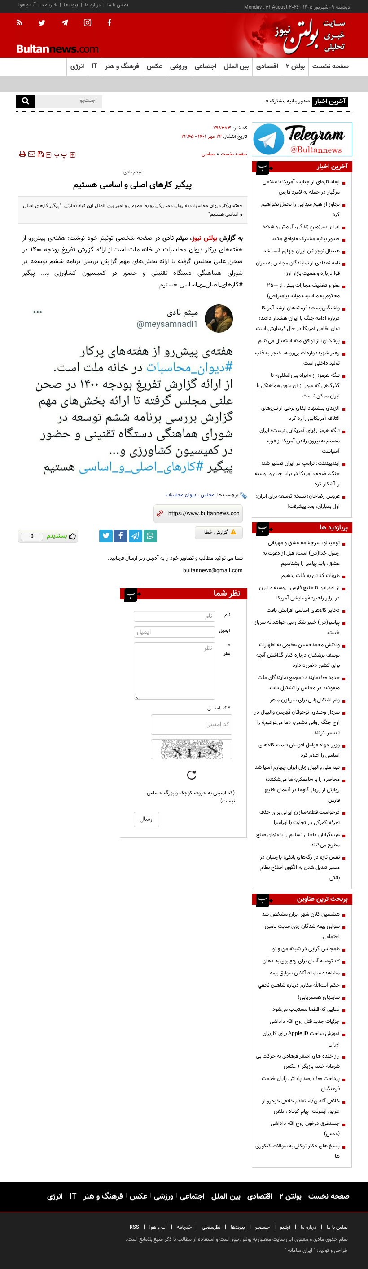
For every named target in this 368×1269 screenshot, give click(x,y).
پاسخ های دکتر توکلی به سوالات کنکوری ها (297, 1151)
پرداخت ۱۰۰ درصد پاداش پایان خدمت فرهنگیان (301, 1084)
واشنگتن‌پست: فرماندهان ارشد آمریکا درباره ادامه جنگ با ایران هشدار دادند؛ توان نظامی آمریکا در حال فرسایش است (298, 318)
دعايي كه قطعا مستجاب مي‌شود (306, 1009)
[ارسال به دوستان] (31, 154)
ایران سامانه (300, 1251)
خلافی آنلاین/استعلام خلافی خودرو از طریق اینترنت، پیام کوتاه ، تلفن (301, 1106)
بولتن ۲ (295, 67)
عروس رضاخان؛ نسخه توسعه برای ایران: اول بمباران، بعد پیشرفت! (297, 501)
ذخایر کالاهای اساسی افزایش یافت (303, 610)
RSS (134, 1227)
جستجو (262, 1227)
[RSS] (22, 23)
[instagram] (87, 23)
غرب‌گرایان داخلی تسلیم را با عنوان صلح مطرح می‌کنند (298, 840)
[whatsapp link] (150, 536)
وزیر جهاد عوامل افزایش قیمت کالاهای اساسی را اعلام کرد (299, 750)
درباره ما (93, 5)
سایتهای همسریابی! (319, 997)
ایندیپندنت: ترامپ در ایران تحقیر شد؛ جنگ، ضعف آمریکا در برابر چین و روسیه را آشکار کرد (297, 473)
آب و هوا (26, 5)
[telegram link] (135, 536)
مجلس (208, 495)
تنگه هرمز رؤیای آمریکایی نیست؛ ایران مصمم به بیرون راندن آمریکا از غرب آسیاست (299, 441)
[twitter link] (106, 536)
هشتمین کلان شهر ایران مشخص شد (301, 914)
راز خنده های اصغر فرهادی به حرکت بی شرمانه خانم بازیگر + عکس (298, 1061)
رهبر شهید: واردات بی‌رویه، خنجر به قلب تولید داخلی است (297, 358)
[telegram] (65, 23)
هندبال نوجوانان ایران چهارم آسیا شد (301, 251)
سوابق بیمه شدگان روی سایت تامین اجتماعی (302, 931)
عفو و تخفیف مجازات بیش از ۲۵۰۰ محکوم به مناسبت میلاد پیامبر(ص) (303, 291)
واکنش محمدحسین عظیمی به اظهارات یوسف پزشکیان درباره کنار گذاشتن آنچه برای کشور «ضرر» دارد (298, 655)
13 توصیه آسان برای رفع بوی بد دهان (301, 961)
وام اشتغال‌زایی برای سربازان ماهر (305, 700)
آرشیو (285, 1227)
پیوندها (71, 5)
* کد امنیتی (218, 708)
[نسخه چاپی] (22, 154)
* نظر (226, 649)
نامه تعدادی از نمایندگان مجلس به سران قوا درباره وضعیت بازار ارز (298, 268)
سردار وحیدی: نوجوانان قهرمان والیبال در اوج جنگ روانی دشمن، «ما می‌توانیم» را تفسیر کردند (297, 722)
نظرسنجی (211, 1227)
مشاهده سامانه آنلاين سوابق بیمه (305, 973)
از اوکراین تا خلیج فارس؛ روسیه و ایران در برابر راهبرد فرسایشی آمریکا (299, 593)
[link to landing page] (307, 35)
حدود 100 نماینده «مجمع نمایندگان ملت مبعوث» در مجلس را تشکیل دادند (299, 683)
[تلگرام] (302, 139)
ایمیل (224, 630)
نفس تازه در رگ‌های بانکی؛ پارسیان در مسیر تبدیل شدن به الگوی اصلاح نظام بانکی (300, 867)
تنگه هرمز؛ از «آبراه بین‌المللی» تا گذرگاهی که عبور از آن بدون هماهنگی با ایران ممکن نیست (298, 385)
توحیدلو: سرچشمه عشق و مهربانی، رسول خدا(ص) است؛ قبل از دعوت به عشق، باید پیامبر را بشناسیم (301, 553)
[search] (25, 101)
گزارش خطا (216, 533)
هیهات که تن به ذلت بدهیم (310, 576)
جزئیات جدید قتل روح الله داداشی (305, 1022)
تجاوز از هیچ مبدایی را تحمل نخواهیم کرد (300, 209)
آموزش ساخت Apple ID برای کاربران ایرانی (301, 1039)
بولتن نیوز (204, 238)
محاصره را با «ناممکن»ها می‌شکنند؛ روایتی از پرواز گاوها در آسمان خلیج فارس (302, 790)
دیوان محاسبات (181, 495)
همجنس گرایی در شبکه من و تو (306, 949)
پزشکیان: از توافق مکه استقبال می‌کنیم (299, 341)
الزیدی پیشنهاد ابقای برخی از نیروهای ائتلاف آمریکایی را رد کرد (300, 413)
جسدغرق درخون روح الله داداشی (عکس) (305, 1128)
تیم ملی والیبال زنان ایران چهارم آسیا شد (297, 767)
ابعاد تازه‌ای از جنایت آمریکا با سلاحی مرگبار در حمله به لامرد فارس (301, 187)
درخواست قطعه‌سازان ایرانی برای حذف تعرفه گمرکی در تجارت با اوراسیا (299, 817)
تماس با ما (117, 5)
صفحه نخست (330, 67)
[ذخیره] (40, 154)
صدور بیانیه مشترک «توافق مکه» (276, 101)
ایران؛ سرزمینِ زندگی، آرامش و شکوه (301, 227)
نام (227, 615)
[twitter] (41, 24)
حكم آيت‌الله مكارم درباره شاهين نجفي (299, 985)
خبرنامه (49, 5)
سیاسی (208, 154)
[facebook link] (120, 536)
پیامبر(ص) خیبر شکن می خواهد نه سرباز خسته (297, 627)
